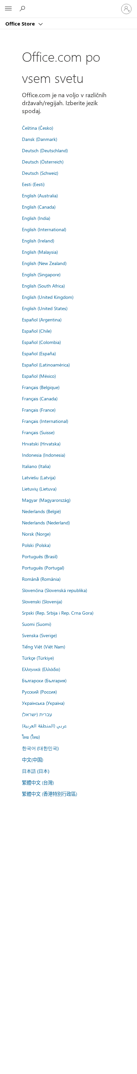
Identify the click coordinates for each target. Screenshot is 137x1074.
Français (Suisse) (38, 432)
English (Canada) (39, 206)
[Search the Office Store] (23, 8)
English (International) (44, 229)
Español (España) (39, 353)
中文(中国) (32, 759)
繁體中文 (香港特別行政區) (49, 793)
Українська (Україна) (43, 703)
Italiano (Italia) (36, 466)
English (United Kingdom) (47, 297)
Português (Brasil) (40, 556)
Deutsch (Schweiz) (40, 172)
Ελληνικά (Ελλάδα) (41, 669)
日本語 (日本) (35, 771)
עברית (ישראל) (37, 714)
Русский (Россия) (39, 691)
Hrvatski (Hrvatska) (41, 443)
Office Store (20, 23)
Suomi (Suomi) (36, 624)
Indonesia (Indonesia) (43, 454)
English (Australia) (40, 195)
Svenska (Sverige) (39, 635)
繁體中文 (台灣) (38, 782)
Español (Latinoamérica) (46, 364)
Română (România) (41, 578)
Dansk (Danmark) (39, 139)
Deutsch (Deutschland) (45, 150)
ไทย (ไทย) (31, 736)
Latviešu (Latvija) (39, 477)
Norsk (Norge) (36, 533)
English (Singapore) (41, 274)
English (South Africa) (43, 285)
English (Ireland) (38, 240)
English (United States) (45, 308)
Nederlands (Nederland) (46, 522)
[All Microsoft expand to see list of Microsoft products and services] (8, 9)
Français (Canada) (40, 398)
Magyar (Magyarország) (46, 500)
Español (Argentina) (42, 319)
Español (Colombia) (41, 342)
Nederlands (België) (41, 511)
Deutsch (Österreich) (43, 161)
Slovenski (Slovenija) (42, 601)
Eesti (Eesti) (33, 184)
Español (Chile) (37, 330)
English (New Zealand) (44, 263)
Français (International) (45, 421)
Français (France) (39, 409)
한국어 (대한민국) (40, 748)
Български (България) (44, 680)
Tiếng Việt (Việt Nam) (43, 646)
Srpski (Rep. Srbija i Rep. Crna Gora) (57, 612)
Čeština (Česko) (37, 127)
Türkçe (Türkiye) (38, 657)
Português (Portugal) (43, 567)
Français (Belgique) (41, 387)
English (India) (36, 218)
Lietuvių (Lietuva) (39, 488)
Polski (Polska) (36, 545)
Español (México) (39, 375)
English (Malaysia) (40, 251)
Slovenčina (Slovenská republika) (54, 590)
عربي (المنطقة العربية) (44, 725)
